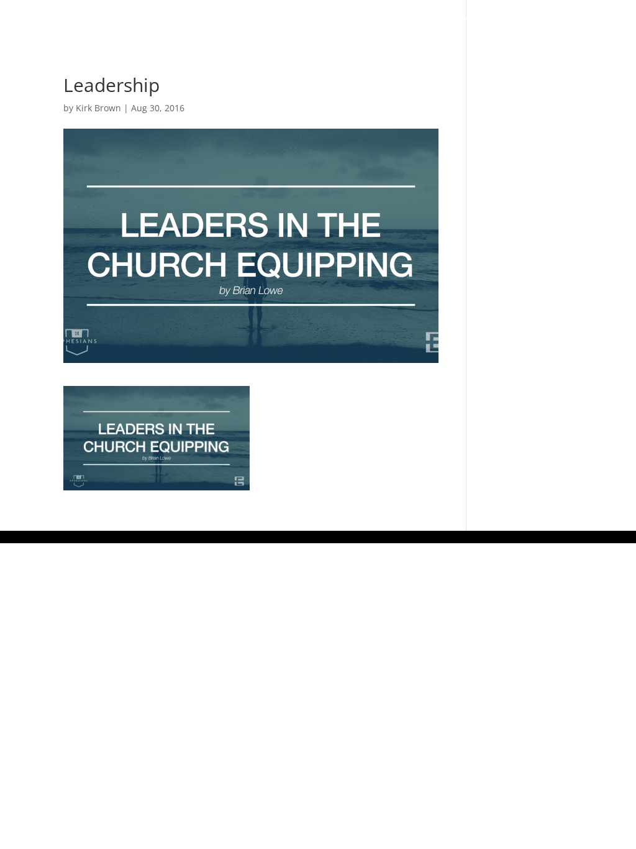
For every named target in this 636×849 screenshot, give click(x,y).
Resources (488, 20)
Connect (332, 20)
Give (554, 20)
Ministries (407, 20)
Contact (193, 44)
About (266, 20)
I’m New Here (203, 20)
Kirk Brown (98, 108)
